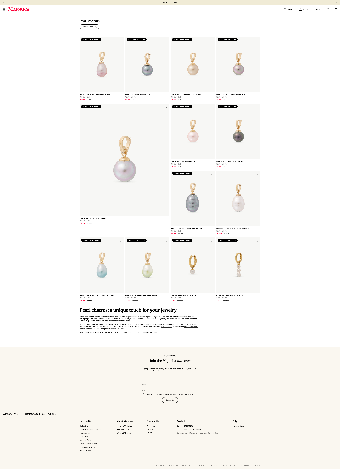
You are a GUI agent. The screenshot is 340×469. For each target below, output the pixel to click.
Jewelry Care (85, 433)
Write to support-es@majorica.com (191, 429)
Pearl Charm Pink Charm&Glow (183, 161)
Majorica (162, 465)
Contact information (229, 465)
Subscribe (170, 400)
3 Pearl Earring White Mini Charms (229, 295)
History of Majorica (124, 426)
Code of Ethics (244, 465)
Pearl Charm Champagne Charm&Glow (186, 94)
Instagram (150, 429)
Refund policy (214, 465)
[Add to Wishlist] (121, 40)
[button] (4, 9)
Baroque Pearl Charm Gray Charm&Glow (186, 228)
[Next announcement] (336, 2)
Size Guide (84, 437)
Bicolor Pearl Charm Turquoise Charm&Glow (97, 295)
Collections (84, 426)
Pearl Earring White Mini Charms (183, 295)
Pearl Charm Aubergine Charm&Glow (230, 94)
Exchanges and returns (88, 447)
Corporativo (256, 465)
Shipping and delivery (88, 444)
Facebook (151, 426)
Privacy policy (173, 465)
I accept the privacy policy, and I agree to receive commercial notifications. (169, 394)
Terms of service (187, 465)
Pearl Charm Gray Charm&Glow (137, 94)
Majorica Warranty (87, 440)
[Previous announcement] (4, 2)
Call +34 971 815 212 (185, 426)
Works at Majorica (124, 433)
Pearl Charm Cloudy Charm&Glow (93, 218)
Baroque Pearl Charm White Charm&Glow (232, 228)
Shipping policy (201, 465)
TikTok (149, 433)
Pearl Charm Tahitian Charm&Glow (229, 161)
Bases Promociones (87, 451)
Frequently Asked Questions (91, 429)
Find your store (123, 429)
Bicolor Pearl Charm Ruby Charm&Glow (95, 94)
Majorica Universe (240, 426)
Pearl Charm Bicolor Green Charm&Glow (141, 295)
